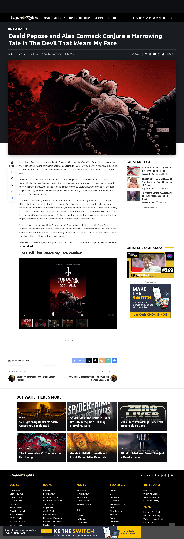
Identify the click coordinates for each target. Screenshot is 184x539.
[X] (136, 18)
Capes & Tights (148, 174)
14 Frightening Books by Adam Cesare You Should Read (38, 424)
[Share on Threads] (150, 54)
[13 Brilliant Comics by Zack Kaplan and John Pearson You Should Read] (133, 196)
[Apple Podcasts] (157, 18)
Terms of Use (19, 533)
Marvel (73, 413)
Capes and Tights (18, 54)
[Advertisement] (92, 6)
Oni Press (74, 449)
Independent (25, 449)
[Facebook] (133, 18)
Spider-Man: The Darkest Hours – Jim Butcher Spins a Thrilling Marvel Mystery (91, 421)
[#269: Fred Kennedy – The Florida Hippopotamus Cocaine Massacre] (150, 265)
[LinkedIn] (150, 18)
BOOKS (47, 484)
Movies (81, 484)
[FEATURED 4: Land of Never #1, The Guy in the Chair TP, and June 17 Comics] (133, 182)
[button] (46, 531)
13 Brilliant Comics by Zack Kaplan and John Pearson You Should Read (158, 195)
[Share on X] (146, 54)
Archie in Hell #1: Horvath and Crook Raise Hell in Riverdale (88, 455)
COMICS (14, 484)
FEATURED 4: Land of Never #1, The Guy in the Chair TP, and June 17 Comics (158, 182)
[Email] (154, 54)
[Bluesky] (164, 18)
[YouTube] (140, 18)
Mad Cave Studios (18, 29)
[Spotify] (153, 18)
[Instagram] (143, 18)
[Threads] (160, 18)
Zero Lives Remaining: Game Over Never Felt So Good (142, 424)
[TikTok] (147, 18)
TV (78, 509)
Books (22, 417)
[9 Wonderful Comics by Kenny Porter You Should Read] (133, 171)
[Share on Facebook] (142, 54)
